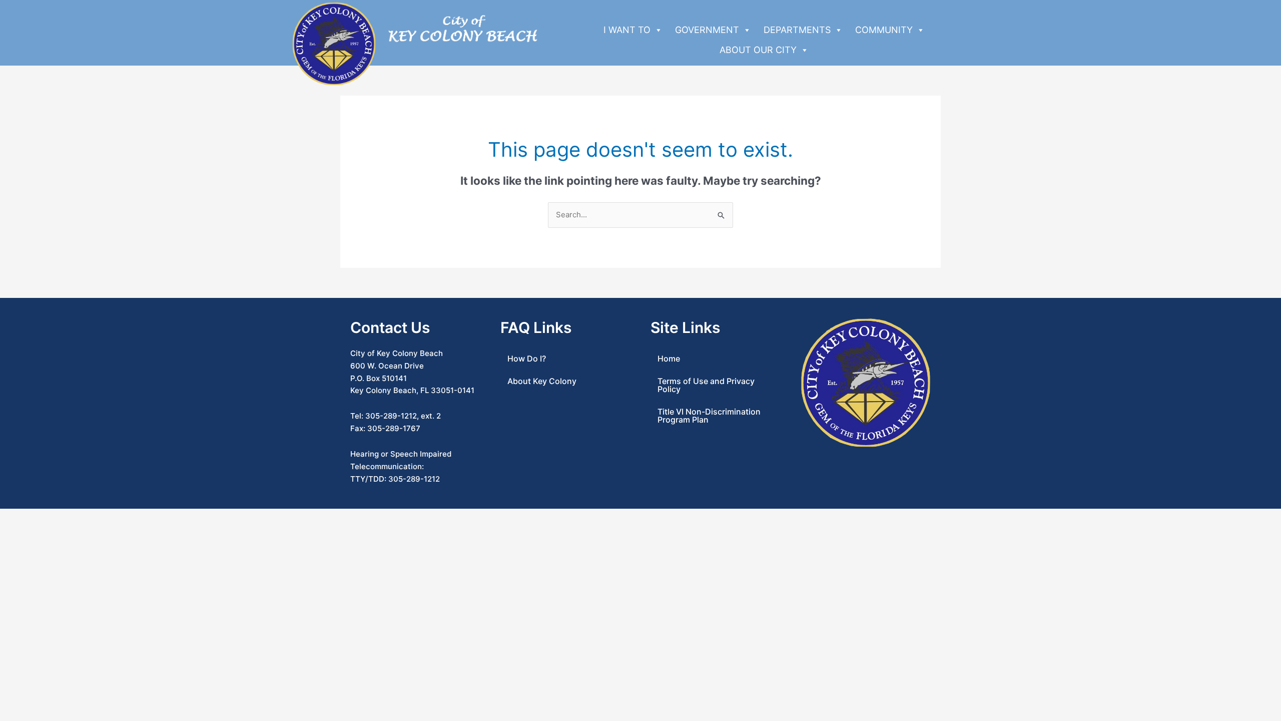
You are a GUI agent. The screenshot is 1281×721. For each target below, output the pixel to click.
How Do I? (526, 358)
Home (669, 358)
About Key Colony (541, 381)
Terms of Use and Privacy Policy (706, 385)
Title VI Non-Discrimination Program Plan (709, 416)
